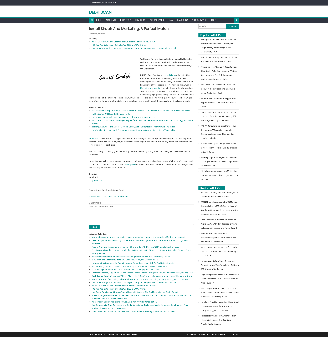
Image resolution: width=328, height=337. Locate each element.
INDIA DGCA (140, 20)
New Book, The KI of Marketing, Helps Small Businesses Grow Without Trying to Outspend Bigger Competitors (140, 279)
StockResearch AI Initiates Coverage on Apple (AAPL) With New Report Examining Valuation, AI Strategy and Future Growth (219, 224)
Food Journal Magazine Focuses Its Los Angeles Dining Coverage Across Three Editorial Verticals (134, 48)
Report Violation (121, 196)
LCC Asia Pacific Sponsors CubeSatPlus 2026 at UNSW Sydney (119, 45)
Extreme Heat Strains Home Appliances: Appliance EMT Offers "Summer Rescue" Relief (219, 102)
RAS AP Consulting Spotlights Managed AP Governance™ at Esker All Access (219, 194)
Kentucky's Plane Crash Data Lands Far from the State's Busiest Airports (123, 117)
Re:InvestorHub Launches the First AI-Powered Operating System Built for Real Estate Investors (134, 263)
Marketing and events (150, 88)
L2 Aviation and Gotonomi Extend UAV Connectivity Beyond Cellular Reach (125, 260)
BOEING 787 (125, 20)
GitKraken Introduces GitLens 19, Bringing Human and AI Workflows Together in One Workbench (219, 175)
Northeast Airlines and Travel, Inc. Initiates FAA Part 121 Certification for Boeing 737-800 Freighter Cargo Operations (219, 116)
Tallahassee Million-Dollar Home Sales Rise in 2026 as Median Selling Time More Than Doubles (133, 311)
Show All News (95, 196)
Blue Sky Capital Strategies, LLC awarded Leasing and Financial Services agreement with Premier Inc (220, 161)
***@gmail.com (96, 180)
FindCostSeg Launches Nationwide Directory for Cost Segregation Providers (125, 269)
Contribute (203, 334)
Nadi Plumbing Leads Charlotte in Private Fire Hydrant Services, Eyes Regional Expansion (130, 266)
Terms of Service (218, 334)
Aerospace (111, 20)
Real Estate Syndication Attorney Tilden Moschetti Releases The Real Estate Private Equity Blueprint (136, 292)
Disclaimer (107, 196)
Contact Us (233, 334)
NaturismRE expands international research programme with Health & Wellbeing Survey (131, 256)
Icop (213, 20)
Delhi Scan (100, 12)
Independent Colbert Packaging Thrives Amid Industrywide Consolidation (124, 302)
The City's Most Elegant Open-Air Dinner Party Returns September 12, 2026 (219, 59)
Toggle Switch (199, 20)
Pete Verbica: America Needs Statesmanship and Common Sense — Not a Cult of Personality (133, 130)
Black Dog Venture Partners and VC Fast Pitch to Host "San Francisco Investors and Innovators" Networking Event (142, 276)
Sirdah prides (130, 164)
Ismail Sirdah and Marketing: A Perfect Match (129, 28)
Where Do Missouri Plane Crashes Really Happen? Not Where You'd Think (124, 42)
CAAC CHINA (182, 20)
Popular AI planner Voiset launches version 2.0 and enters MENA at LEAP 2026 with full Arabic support (136, 247)
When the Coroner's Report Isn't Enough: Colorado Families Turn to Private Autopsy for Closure (219, 251)
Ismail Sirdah (170, 75)
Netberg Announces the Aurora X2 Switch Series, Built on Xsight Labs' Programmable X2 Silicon (133, 127)
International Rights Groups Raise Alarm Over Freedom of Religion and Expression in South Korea (219, 147)
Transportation (157, 20)
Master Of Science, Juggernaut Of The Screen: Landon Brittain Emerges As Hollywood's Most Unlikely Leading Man (142, 272)
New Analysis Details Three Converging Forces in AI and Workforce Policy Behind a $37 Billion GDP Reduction (139, 237)
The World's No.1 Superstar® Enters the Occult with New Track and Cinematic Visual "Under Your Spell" (218, 88)
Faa (171, 20)
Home (98, 20)
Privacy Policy (190, 334)
